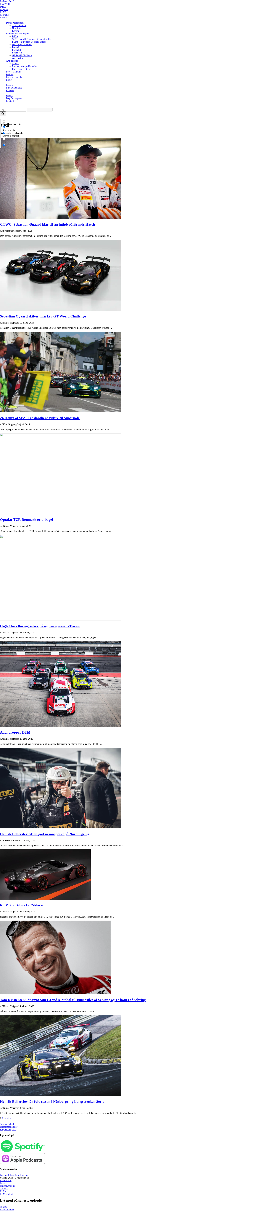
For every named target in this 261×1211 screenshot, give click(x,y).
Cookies (4, 1188)
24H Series (17, 58)
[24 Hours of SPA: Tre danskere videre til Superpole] (60, 411)
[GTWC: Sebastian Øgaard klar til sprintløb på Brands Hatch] (60, 218)
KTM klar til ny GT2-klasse (22, 905)
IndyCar (4, 9)
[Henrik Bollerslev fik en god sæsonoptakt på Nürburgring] (60, 827)
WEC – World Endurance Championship (31, 39)
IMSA (3, 6)
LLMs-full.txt (6, 1194)
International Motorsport (17, 33)
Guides (15, 63)
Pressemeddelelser (14, 77)
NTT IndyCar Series (22, 44)
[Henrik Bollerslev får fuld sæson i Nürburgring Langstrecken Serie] (60, 1095)
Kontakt (10, 90)
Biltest (9, 80)
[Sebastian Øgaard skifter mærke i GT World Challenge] (60, 310)
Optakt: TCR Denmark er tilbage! (26, 520)
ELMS (3, 12)
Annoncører (5, 1180)
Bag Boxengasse (14, 87)
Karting (3, 17)
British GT (17, 52)
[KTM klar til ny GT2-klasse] (45, 899)
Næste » (7, 1118)
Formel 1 (16, 47)
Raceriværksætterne (21, 69)
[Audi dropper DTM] (60, 726)
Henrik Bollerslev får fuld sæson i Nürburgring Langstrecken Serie (52, 1101)
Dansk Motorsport (14, 22)
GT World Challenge (22, 55)
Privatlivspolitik (7, 1186)
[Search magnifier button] (3, 113)
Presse (3, 1183)
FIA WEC (5, 4)
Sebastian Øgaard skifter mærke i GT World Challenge (43, 316)
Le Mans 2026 (7, 1)
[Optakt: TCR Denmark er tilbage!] (60, 513)
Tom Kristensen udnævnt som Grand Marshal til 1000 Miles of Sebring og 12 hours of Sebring (73, 1000)
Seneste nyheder (8, 1124)
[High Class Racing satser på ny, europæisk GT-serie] (60, 619)
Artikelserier (12, 61)
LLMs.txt (4, 1191)
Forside (9, 85)
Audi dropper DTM (15, 732)
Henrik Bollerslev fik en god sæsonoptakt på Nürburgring (44, 834)
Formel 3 (4, 15)
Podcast (9, 74)
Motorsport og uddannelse (24, 66)
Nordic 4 (16, 28)
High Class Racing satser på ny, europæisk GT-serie (40, 626)
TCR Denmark (19, 25)
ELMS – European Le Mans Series (29, 41)
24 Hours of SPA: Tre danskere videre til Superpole (40, 418)
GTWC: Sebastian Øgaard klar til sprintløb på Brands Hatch (47, 224)
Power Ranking (13, 71)
